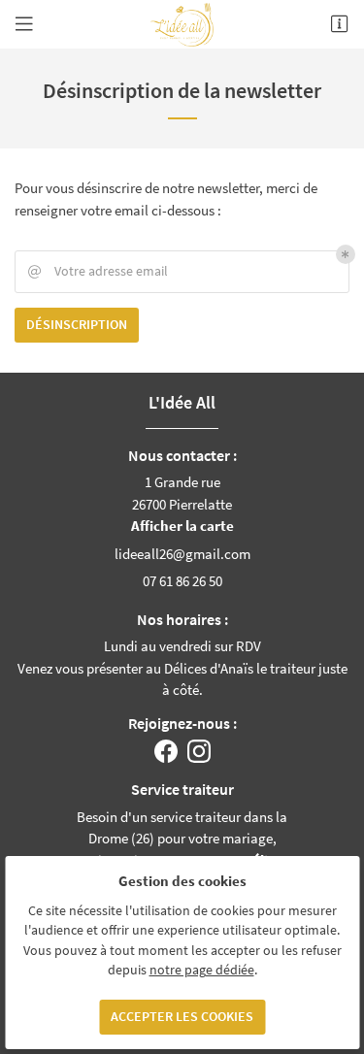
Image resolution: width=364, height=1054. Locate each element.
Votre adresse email (98, 271)
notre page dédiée (201, 970)
